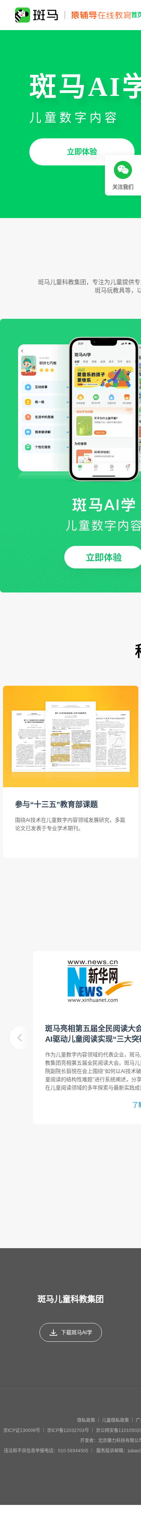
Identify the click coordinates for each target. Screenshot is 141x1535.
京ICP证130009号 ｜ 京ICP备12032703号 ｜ (49, 1430)
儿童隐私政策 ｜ (119, 1420)
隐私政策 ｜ (89, 1420)
